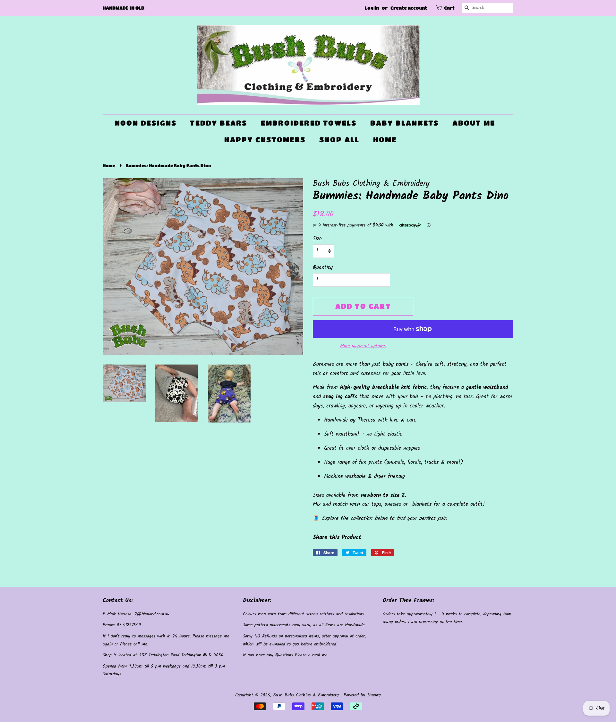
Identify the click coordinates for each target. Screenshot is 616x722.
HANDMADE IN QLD (123, 7)
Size (317, 238)
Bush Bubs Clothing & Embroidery (307, 695)
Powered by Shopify (362, 695)
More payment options (363, 346)
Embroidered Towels (309, 123)
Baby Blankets (404, 123)
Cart (449, 7)
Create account (408, 7)
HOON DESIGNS (145, 123)
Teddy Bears (218, 123)
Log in (372, 7)
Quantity (323, 267)
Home (385, 139)
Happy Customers (265, 139)
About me (473, 123)
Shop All (339, 139)
